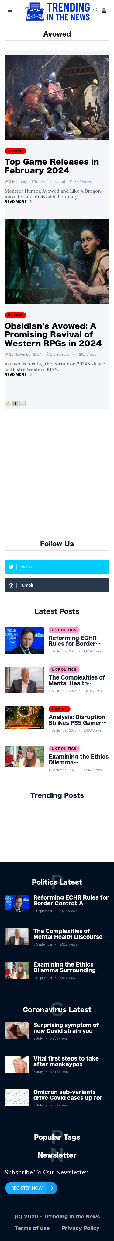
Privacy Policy (81, 1228)
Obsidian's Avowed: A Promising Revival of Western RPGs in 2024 (53, 334)
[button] (103, 11)
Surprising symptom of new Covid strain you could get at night (66, 1031)
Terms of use (32, 1228)
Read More (16, 202)
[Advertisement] (57, 473)
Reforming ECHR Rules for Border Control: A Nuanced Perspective (71, 903)
